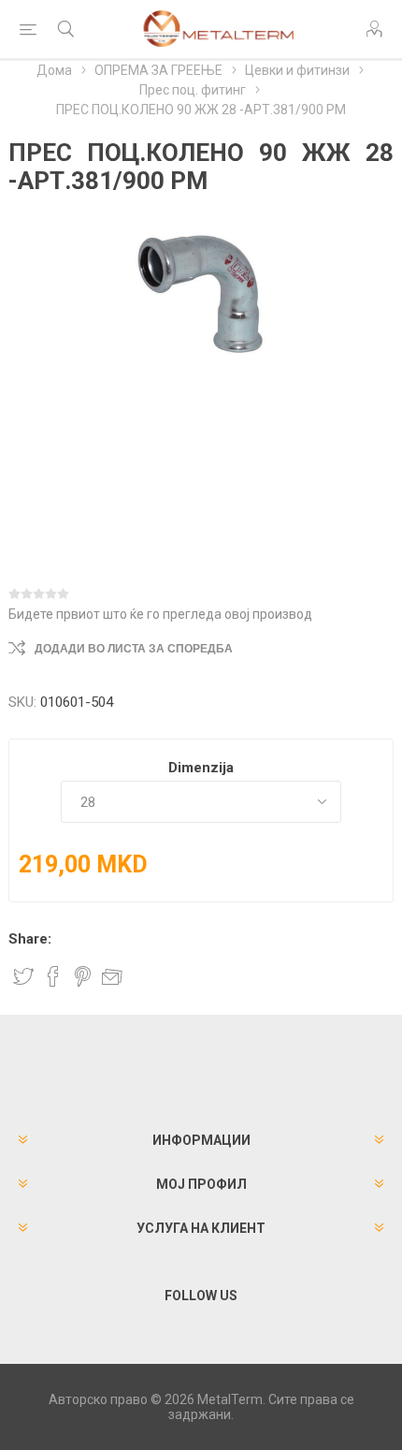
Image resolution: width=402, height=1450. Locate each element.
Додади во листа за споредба (134, 648)
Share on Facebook (53, 976)
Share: (29, 938)
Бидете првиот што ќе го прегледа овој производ (160, 614)
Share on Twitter (23, 976)
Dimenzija (201, 767)
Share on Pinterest (83, 976)
